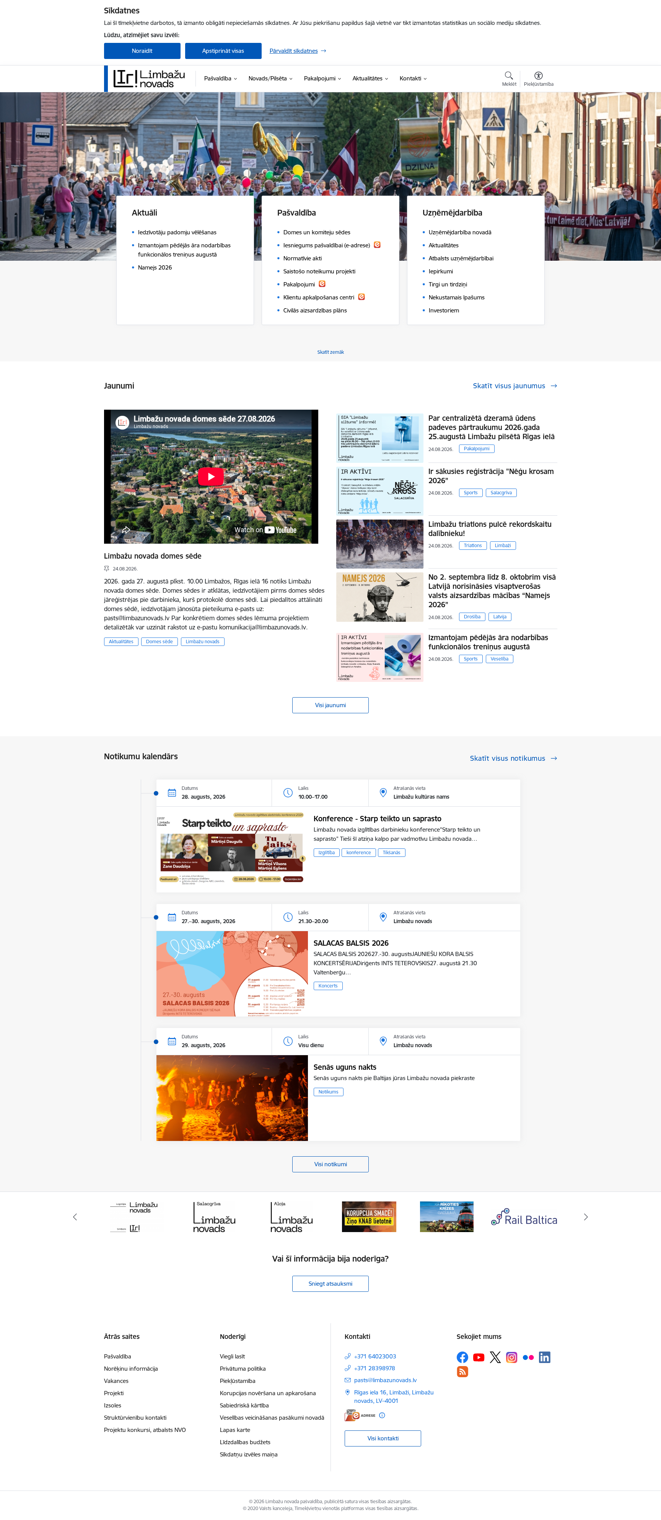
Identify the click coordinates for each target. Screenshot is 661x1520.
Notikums (329, 1092)
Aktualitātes (121, 641)
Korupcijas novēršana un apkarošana (268, 1393)
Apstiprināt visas (223, 50)
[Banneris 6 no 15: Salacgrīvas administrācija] (137, 1216)
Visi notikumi (330, 1164)
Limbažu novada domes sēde (153, 556)
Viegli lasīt (232, 1356)
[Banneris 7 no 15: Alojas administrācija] (214, 1216)
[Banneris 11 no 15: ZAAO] (524, 1216)
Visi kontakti (383, 1438)
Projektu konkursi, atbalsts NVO (145, 1429)
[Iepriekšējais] (75, 1217)
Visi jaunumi (330, 705)
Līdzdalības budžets (245, 1442)
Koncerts (328, 986)
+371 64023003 (375, 1356)
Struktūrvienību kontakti (135, 1417)
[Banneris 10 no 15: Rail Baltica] (447, 1216)
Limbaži (503, 545)
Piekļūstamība (238, 1380)
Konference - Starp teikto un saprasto (377, 818)
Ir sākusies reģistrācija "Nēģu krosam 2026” (491, 476)
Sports (471, 492)
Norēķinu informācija (131, 1368)
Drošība (472, 616)
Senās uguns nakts (345, 1067)
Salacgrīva (501, 492)
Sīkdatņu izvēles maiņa (249, 1454)
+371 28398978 (374, 1368)
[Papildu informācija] (382, 1415)
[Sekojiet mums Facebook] (462, 1357)
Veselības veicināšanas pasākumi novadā (272, 1417)
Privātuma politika (243, 1368)
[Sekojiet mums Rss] (462, 1371)
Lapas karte (235, 1429)
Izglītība (327, 852)
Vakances (116, 1380)
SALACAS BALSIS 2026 (351, 943)
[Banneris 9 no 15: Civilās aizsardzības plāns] (369, 1216)
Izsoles (112, 1405)
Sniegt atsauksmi (330, 1283)
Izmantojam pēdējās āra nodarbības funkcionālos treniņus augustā (488, 642)
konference (359, 852)
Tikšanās (392, 852)
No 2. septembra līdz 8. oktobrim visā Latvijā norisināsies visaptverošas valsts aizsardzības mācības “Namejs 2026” (492, 590)
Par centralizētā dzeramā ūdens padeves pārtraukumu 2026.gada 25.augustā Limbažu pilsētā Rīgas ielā (491, 427)
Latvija (499, 616)
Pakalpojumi (477, 448)
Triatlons (473, 545)
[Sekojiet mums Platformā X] (495, 1357)
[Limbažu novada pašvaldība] (152, 78)
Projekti (114, 1393)
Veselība (499, 659)
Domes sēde (159, 641)
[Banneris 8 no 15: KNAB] (292, 1216)
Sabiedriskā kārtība (244, 1405)
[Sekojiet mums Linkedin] (544, 1357)
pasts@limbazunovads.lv (385, 1380)
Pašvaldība (117, 1356)
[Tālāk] (586, 1217)
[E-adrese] (360, 1415)
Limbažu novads (203, 641)
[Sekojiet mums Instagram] (512, 1357)
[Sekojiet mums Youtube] (479, 1356)
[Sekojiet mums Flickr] (528, 1356)
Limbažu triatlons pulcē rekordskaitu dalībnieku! (490, 529)
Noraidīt (142, 50)
